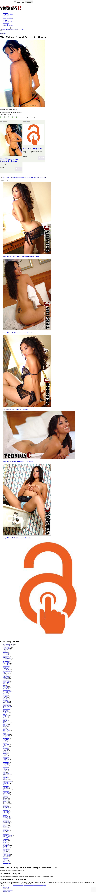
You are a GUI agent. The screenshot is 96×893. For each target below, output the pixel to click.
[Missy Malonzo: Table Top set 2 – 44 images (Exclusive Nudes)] (27, 253)
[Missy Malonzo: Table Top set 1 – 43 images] (27, 406)
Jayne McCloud (6, 725)
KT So (4, 754)
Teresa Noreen (6, 847)
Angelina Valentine (7, 658)
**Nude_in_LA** (7, 647)
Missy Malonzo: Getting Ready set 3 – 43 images (17, 537)
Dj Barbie (5, 710)
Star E (4, 831)
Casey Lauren (6, 687)
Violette (4, 859)
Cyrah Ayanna (6, 701)
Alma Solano (6, 653)
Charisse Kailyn (6, 690)
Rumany (5, 815)
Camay (4, 685)
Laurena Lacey (6, 759)
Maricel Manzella (7, 774)
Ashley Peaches (6, 669)
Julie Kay (5, 741)
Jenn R (4, 728)
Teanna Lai (5, 846)
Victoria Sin (5, 858)
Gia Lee (4, 716)
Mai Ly (4, 772)
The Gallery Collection (8, 14)
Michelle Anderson (7, 789)
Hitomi (4, 721)
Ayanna (4, 672)
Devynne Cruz (6, 707)
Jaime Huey (5, 724)
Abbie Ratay (5, 649)
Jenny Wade (5, 731)
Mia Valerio (5, 788)
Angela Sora (5, 657)
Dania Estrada (6, 702)
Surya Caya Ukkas (7, 836)
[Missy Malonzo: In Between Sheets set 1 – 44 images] (39, 458)
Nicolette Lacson (6, 798)
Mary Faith (5, 777)
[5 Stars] (18, 117)
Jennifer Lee (5, 729)
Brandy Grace (6, 678)
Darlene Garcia (6, 704)
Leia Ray (5, 760)
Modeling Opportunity (8, 18)
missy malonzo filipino (8, 177)
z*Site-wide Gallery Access (32, 148)
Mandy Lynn (6, 773)
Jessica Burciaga (6, 734)
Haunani (5, 719)
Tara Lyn (5, 841)
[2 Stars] (6, 117)
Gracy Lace (5, 717)
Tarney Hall (5, 844)
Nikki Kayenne (6, 803)
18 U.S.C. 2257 (6, 891)
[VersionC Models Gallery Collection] (10, 9)
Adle (4, 650)
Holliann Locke (6, 722)
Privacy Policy (6, 888)
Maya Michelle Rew (7, 781)
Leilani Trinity (6, 762)
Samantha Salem (6, 822)
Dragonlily (5, 711)
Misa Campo (6, 792)
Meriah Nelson (6, 783)
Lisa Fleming (6, 769)
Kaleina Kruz (6, 744)
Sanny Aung (5, 826)
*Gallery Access (26, 121)
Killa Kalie (5, 748)
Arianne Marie (6, 664)
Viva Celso (5, 860)
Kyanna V (5, 755)
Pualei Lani (5, 808)
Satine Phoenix (6, 827)
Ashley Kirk (5, 668)
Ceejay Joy (5, 688)
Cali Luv (5, 683)
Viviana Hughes (6, 863)
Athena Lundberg (7, 671)
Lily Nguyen (6, 765)
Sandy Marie (6, 823)
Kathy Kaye (5, 745)
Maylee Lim (5, 782)
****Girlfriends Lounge (8, 644)
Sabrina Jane (5, 816)
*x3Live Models (6, 648)
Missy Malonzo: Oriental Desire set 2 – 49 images (9, 160)
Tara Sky (5, 842)
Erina (4, 714)
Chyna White (6, 692)
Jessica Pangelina (6, 735)
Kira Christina (6, 752)
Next (5, 33)
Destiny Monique (7, 706)
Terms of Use (6, 887)
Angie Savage (6, 661)
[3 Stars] (10, 117)
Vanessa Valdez (6, 855)
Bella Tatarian (6, 676)
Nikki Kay (5, 802)
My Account (5, 13)
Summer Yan (6, 834)
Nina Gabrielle (6, 807)
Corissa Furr (5, 698)
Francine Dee (6, 715)
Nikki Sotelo (5, 805)
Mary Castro (5, 775)
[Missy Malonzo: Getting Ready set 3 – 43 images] (27, 535)
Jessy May (5, 736)
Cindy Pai (5, 693)
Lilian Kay (5, 764)
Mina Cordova (6, 791)
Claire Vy (5, 697)
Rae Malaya (5, 810)
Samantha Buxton (7, 817)
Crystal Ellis (5, 700)
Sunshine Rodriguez (7, 835)
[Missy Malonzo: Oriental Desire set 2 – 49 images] (11, 155)
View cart (29, 2)
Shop (7, 16)
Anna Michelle (6, 662)
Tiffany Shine (6, 849)
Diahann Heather (6, 709)
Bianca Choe (6, 677)
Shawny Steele (6, 830)
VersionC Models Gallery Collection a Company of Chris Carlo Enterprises (29, 885)
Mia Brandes (6, 786)
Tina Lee (5, 850)
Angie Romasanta (7, 659)
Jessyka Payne (6, 738)
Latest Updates (6, 15)
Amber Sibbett (6, 656)
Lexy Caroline (6, 763)
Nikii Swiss (5, 799)
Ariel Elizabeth (6, 666)
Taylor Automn (6, 845)
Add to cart (18, 169)
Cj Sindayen (5, 696)
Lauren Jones (6, 758)
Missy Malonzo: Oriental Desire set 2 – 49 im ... (13, 29)
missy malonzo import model (19, 177)
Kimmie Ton (5, 750)
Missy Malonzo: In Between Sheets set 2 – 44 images (18, 332)
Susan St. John (6, 837)
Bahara (4, 674)
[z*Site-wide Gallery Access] (33, 144)
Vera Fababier (6, 856)
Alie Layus (5, 652)
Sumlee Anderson (7, 832)
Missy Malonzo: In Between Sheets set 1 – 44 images (18, 461)
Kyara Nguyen (6, 757)
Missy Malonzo (3, 121)
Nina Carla (5, 806)
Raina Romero (6, 811)
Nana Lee (5, 797)
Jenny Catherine (6, 730)
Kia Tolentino (6, 746)
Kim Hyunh (5, 749)
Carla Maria (5, 686)
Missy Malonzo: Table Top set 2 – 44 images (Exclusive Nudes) (21, 256)
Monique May (6, 794)
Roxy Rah (5, 813)
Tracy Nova (5, 853)
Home (1, 29)
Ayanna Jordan (6, 673)
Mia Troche (5, 787)
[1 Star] (2, 117)
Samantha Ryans (6, 821)
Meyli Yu (5, 784)
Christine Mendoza (7, 691)
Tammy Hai (5, 840)
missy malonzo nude (41, 177)
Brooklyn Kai (6, 682)
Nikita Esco (5, 801)
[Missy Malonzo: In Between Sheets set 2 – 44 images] (27, 330)
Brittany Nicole (6, 681)
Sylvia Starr (5, 839)
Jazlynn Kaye (6, 726)
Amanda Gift (6, 654)
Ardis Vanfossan (6, 663)
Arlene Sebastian (6, 667)
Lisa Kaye (5, 770)
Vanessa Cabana (6, 854)
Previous (2, 33)
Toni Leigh (5, 851)
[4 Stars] (14, 117)
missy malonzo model (31, 177)
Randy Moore (6, 812)
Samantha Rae (6, 820)
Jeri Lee (4, 733)
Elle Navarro (6, 712)
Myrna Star (5, 796)
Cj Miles (5, 695)
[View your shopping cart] (15, 2)
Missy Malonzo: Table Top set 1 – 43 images (15, 409)
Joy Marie (5, 740)
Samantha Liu (6, 818)
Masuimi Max (6, 779)
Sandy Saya (5, 825)
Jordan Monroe (6, 739)
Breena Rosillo (6, 680)
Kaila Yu (5, 743)
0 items (18, 2)
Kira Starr (5, 753)
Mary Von (5, 778)
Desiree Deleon (6, 705)
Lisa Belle (5, 768)
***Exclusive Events (7, 645)
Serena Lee (5, 829)
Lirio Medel (5, 767)
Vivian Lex (5, 861)
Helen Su (5, 720)
